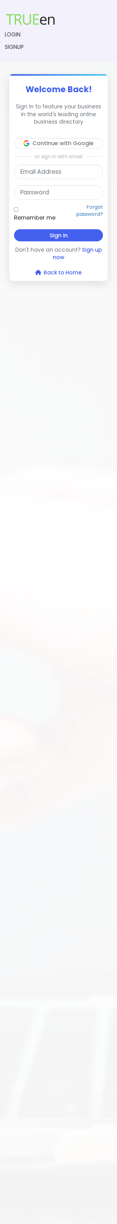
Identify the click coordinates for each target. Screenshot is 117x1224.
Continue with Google (63, 143)
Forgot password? (89, 211)
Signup (14, 47)
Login (13, 34)
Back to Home (61, 272)
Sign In (59, 235)
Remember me (35, 217)
